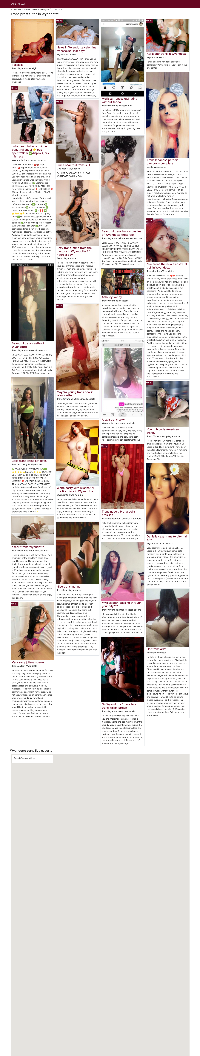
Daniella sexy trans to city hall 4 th (167, 538)
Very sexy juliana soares (28, 662)
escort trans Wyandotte (28, 547)
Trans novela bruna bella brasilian (118, 513)
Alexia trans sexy (113, 419)
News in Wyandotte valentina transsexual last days (76, 49)
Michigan (44, 9)
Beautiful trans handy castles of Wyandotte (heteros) (121, 233)
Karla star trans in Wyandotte (167, 53)
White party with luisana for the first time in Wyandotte (75, 489)
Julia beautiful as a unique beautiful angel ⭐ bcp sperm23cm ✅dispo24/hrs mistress (30, 151)
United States (30, 9)
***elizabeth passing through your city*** (122, 604)
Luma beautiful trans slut (73, 165)
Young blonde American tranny (163, 431)
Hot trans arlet (156, 649)
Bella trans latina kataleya (29, 460)
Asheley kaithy (112, 297)
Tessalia (17, 64)
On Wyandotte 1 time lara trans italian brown (119, 706)
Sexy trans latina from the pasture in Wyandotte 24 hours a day (74, 251)
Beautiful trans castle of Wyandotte (28, 345)
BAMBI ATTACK (18, 4)
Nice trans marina (69, 586)
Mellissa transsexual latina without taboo (119, 100)
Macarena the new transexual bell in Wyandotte (167, 265)
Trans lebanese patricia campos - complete (162, 161)
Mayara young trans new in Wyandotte (75, 393)
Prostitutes (16, 9)
